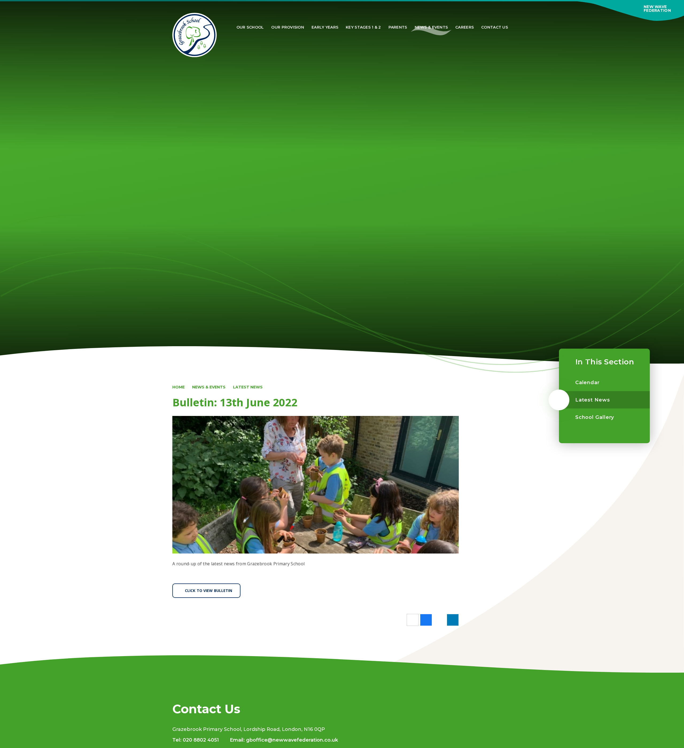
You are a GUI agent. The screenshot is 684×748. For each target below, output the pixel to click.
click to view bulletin (208, 590)
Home (178, 387)
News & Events (209, 387)
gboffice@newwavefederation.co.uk (292, 740)
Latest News (248, 387)
